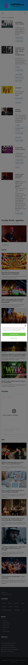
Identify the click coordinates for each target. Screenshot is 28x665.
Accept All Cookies (14, 334)
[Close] (25, 325)
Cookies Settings (13, 338)
